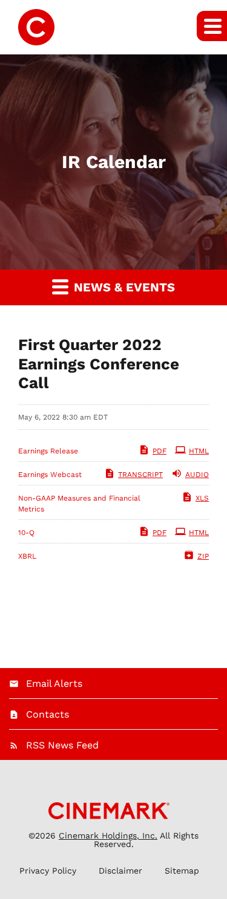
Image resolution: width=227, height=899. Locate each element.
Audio (197, 474)
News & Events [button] (122, 287)
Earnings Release (48, 451)
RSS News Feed (62, 745)
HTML (199, 451)
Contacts (47, 714)
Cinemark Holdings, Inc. (108, 835)
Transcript (140, 474)
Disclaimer (120, 870)
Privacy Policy (47, 870)
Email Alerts (54, 683)
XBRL (27, 556)
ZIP (203, 556)
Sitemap (182, 870)
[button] (212, 26)
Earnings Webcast (50, 474)
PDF (159, 451)
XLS (202, 498)
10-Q (26, 532)
